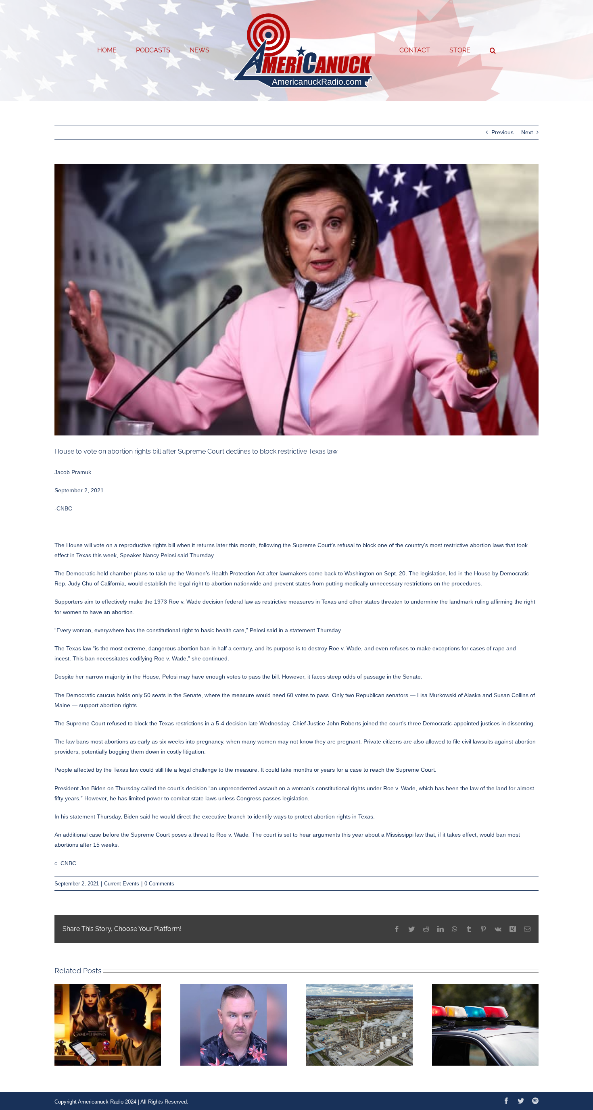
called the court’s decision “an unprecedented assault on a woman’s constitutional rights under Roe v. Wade (278, 788)
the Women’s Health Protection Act (220, 573)
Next (527, 132)
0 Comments (159, 884)
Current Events (121, 884)
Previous (502, 132)
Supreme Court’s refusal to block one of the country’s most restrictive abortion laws (398, 545)
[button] (460, 50)
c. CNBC (65, 863)
